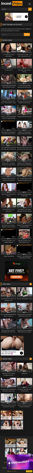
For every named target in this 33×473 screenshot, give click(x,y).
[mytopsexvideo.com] (13, 3)
